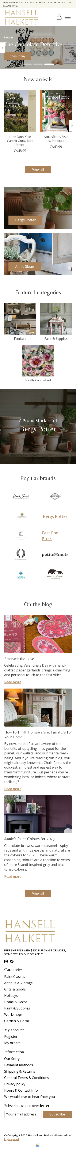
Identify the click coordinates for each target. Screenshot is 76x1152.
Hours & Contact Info (21, 1090)
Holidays (11, 995)
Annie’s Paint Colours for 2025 (29, 838)
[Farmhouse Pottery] (21, 555)
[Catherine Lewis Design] (21, 535)
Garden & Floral (16, 1021)
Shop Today (17, 56)
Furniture (20, 339)
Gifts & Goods (15, 989)
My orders (12, 1043)
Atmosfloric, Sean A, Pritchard (56, 139)
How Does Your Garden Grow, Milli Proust (20, 141)
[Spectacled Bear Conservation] (55, 574)
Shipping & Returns (19, 1071)
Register (11, 1036)
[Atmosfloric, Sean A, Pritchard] (56, 111)
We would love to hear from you (29, 1096)
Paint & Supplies (56, 339)
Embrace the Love (19, 658)
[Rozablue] (21, 574)
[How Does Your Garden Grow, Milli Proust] (20, 111)
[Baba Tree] (22, 516)
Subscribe (57, 1114)
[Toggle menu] (67, 17)
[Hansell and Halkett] (21, 17)
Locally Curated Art (38, 380)
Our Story (12, 1058)
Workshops (13, 1014)
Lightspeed (11, 1139)
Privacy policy (14, 1084)
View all (38, 169)
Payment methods (18, 1065)
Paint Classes (14, 976)
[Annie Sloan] (21, 496)
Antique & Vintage (18, 983)
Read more (12, 682)
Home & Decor (15, 1002)
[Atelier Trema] (55, 496)
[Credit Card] (37, 1146)
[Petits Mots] (55, 555)
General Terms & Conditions (26, 1077)
